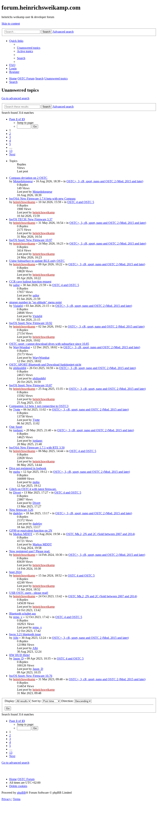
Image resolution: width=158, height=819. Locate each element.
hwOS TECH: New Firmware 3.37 (30, 219)
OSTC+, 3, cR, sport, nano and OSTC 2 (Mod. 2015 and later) (104, 181)
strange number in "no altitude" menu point (35, 302)
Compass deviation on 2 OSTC (28, 177)
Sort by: (37, 701)
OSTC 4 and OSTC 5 (80, 202)
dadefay (18, 513)
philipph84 (19, 368)
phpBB (21, 792)
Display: (10, 701)
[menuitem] (28, 47)
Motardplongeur (23, 181)
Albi (15, 637)
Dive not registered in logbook (27, 468)
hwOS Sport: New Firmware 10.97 (30, 240)
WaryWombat (21, 347)
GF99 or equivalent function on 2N (30, 530)
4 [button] (10, 140)
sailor (16, 285)
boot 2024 (15, 572)
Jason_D (18, 658)
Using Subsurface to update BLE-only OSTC (37, 260)
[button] (17, 119)
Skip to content (11, 23)
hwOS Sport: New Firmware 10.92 (30, 323)
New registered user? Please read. (29, 551)
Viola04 (18, 305)
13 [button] (10, 151)
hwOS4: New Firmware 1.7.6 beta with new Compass (42, 198)
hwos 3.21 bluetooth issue (25, 634)
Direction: (67, 701)
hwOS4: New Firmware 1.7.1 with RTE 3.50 (37, 447)
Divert (17, 492)
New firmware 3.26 (21, 509)
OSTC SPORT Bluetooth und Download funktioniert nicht (45, 364)
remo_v (17, 617)
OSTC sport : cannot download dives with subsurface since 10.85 (49, 343)
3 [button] (10, 137)
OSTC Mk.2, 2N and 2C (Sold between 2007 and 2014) (100, 534)
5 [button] (10, 144)
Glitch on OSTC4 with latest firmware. (33, 489)
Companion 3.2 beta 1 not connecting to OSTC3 (38, 406)
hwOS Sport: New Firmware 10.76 (30, 675)
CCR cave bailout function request (30, 281)
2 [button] (10, 133)
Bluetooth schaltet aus (22, 613)
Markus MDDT (22, 534)
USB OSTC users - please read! (28, 592)
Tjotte (16, 409)
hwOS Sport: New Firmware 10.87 (30, 385)
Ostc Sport (15, 426)
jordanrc (18, 430)
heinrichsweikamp (24, 202)
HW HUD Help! (19, 655)
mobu (16, 471)
